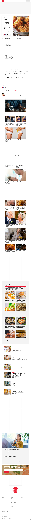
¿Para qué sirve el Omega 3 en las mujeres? (10, 456)
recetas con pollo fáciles (11, 90)
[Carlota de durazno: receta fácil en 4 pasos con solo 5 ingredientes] (10, 295)
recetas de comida (8, 31)
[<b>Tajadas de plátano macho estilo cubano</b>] (21, 334)
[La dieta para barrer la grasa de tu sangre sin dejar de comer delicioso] (7, 367)
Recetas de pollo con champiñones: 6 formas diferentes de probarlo (20, 314)
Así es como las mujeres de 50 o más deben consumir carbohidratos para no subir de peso (19, 357)
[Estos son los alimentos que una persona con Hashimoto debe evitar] (7, 349)
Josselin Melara (7, 23)
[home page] (3, 1)
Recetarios (6, 312)
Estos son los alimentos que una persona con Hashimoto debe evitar (19, 348)
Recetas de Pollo (5, 31)
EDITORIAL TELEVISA (25, 515)
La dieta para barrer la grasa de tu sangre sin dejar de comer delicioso (19, 365)
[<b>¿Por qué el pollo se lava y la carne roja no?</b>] (10, 334)
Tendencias (6, 325)
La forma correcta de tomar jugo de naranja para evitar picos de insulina (19, 391)
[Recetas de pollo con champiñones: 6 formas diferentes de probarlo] (21, 307)
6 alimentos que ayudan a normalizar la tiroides (20, 301)
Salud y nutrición (18, 299)
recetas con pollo (4, 90)
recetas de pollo (23, 84)
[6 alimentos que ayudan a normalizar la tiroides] (21, 295)
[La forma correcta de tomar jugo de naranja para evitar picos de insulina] (7, 392)
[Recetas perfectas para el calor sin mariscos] (10, 307)
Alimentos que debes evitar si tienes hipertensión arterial (12, 451)
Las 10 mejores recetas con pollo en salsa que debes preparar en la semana (20, 327)
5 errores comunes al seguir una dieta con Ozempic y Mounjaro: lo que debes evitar (19, 374)
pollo (17, 90)
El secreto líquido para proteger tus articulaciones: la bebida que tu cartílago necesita (19, 383)
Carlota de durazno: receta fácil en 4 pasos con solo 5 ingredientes (9, 300)
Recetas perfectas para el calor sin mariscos (9, 313)
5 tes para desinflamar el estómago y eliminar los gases (11, 449)
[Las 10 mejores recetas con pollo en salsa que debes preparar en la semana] (21, 321)
